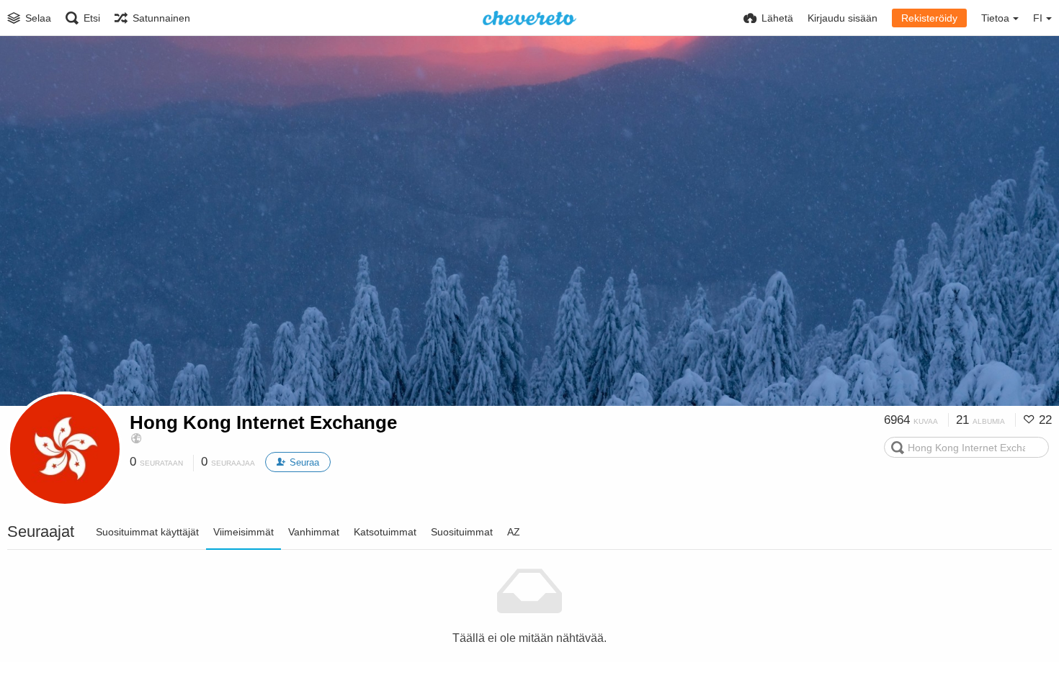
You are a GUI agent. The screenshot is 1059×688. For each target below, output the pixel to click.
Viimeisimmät (243, 532)
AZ (513, 532)
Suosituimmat (462, 532)
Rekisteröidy (929, 18)
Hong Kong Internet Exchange (263, 422)
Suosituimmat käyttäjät (147, 532)
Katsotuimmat (385, 532)
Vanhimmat (313, 532)
